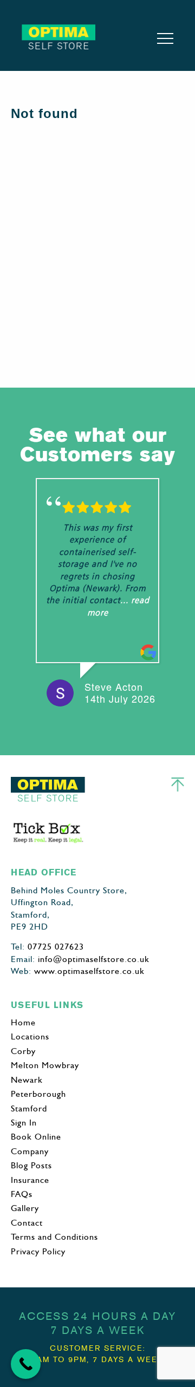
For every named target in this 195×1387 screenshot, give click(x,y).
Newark (27, 1080)
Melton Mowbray (45, 1065)
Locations (30, 1036)
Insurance (30, 1180)
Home (23, 1022)
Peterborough (38, 1094)
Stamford (29, 1108)
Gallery (25, 1208)
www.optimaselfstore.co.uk (89, 971)
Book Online (36, 1136)
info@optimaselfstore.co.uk (94, 959)
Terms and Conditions (54, 1237)
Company (30, 1151)
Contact (27, 1223)
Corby (23, 1051)
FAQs (21, 1194)
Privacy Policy (38, 1251)
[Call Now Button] (26, 1364)
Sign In (24, 1122)
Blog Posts (31, 1165)
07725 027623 (56, 946)
